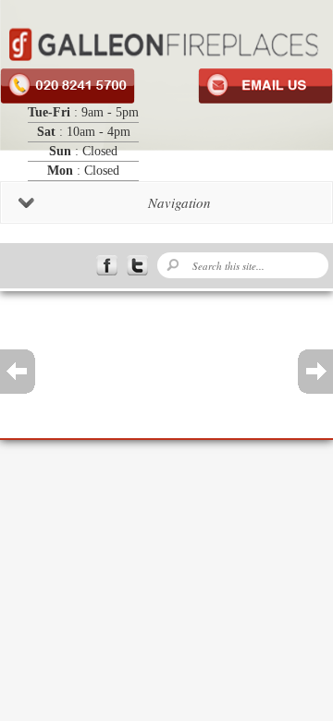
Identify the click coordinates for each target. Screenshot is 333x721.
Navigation (179, 202)
